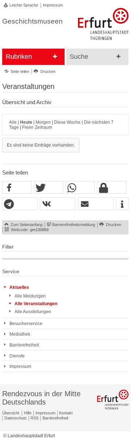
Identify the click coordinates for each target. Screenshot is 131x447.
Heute (26, 122)
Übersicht (10, 413)
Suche (79, 56)
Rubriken (19, 56)
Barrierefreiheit (55, 418)
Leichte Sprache (23, 5)
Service (10, 271)
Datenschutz (15, 418)
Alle (13, 122)
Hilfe (28, 413)
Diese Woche (67, 122)
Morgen (43, 122)
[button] (17, 187)
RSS (34, 418)
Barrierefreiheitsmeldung (73, 224)
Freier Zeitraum (37, 127)
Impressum (53, 5)
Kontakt (66, 413)
